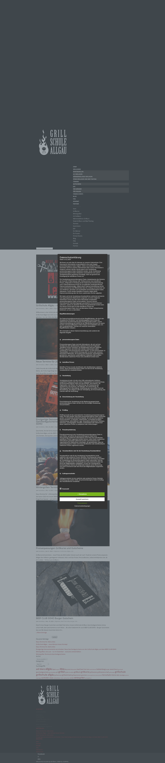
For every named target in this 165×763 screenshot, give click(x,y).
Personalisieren (82, 503)
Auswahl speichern (82, 499)
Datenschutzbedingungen (82, 506)
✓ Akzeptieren (82, 494)
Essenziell (65, 489)
